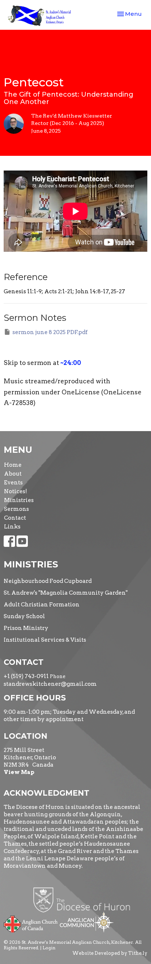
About (13, 473)
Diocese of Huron (84, 899)
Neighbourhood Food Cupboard (48, 581)
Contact (15, 518)
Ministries (19, 500)
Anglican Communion (86, 921)
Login (49, 947)
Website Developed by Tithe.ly (109, 953)
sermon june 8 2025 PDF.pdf (50, 332)
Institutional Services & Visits (45, 640)
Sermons (16, 509)
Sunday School (24, 616)
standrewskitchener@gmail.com (50, 684)
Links (12, 526)
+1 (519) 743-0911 (26, 676)
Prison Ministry (26, 628)
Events (13, 482)
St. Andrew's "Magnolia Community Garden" (66, 592)
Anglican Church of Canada (31, 923)
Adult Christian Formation (42, 604)
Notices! (15, 491)
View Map (19, 772)
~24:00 (70, 362)
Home (13, 465)
